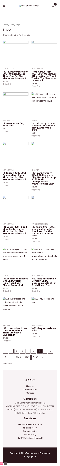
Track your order (30, 389)
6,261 (27, 357)
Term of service (30, 431)
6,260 (18, 357)
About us (30, 386)
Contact (30, 393)
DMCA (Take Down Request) (30, 438)
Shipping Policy (30, 428)
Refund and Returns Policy (30, 424)
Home (5, 25)
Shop (12, 25)
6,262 (35, 357)
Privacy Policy (30, 434)
